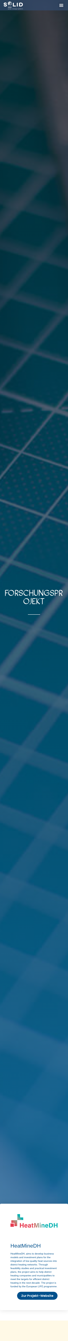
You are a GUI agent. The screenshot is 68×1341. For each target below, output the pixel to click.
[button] (61, 5)
